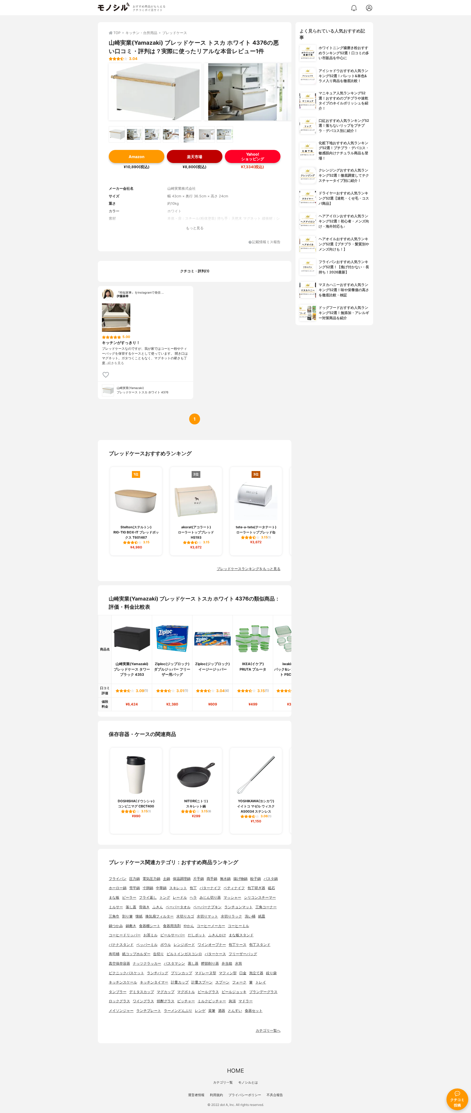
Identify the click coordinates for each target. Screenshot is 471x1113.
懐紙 (139, 916)
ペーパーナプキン (207, 907)
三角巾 (114, 916)
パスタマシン (174, 963)
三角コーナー (266, 907)
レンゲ (200, 1011)
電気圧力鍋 (151, 879)
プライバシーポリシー (244, 1095)
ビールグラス (208, 992)
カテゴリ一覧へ (268, 1030)
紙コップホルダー (136, 954)
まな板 (114, 897)
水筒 (238, 963)
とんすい (235, 1011)
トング (164, 897)
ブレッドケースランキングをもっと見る (248, 569)
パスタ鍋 (271, 879)
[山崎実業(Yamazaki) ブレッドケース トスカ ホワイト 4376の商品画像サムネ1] (117, 134)
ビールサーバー (172, 935)
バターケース (215, 954)
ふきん (157, 907)
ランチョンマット (238, 907)
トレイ (260, 982)
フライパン (117, 879)
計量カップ (180, 982)
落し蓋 (131, 907)
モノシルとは (248, 1082)
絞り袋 (271, 973)
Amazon (136, 156)
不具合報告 (275, 1095)
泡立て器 (256, 973)
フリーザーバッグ (243, 954)
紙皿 (261, 916)
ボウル (165, 945)
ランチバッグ (157, 973)
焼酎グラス (165, 1001)
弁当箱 (227, 963)
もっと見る (195, 228)
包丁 (193, 888)
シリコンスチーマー (260, 897)
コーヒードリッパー (125, 935)
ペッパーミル (147, 945)
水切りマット (207, 916)
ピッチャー (186, 1001)
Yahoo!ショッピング (252, 156)
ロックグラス (119, 1001)
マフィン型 (228, 973)
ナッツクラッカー (147, 963)
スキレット (178, 888)
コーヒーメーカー (211, 926)
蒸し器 (193, 963)
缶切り (158, 954)
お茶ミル (150, 935)
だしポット (197, 935)
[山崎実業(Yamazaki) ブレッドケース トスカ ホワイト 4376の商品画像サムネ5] (189, 134)
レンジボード (184, 945)
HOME (235, 1070)
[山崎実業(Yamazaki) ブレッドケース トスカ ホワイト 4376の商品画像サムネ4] (171, 134)
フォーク (239, 982)
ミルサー (116, 907)
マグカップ (165, 992)
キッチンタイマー (154, 982)
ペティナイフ (234, 888)
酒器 (221, 1011)
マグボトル (186, 992)
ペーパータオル (178, 907)
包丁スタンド (259, 945)
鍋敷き (131, 926)
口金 (242, 973)
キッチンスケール (123, 982)
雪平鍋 (134, 888)
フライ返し (148, 897)
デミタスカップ (141, 992)
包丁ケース (237, 945)
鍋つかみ (116, 926)
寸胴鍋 (148, 888)
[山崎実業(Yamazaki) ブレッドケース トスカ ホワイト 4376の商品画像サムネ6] (207, 134)
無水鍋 (225, 879)
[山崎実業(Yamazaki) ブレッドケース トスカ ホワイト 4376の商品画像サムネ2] (135, 134)
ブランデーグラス (263, 992)
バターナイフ (210, 888)
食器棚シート (149, 926)
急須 (232, 1001)
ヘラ (193, 897)
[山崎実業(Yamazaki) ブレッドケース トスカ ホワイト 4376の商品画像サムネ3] (153, 134)
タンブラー (117, 992)
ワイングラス (143, 1001)
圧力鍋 (134, 879)
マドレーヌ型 (205, 973)
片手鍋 (198, 879)
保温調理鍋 (182, 879)
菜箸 (211, 1011)
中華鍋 (161, 888)
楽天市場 (194, 156)
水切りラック (231, 916)
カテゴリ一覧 (223, 1082)
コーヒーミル (238, 926)
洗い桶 (250, 916)
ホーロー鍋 (117, 888)
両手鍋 (212, 879)
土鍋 (166, 879)
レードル (180, 897)
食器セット (253, 1011)
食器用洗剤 (172, 926)
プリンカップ (181, 973)
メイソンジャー (121, 1011)
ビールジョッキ (234, 992)
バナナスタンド (121, 945)
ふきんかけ (217, 935)
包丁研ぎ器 (256, 888)
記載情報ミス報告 (266, 242)
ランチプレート (148, 1011)
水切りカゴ (185, 916)
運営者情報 (196, 1095)
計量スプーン (202, 982)
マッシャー (232, 897)
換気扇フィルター (159, 916)
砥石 (271, 888)
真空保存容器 (119, 963)
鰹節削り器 (210, 963)
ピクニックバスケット (126, 973)
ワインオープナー (212, 945)
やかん (188, 926)
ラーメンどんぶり (178, 1011)
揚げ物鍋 (240, 879)
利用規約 (216, 1095)
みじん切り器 (210, 897)
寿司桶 (114, 954)
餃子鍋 (255, 879)
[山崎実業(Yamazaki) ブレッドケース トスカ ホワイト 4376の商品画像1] (155, 91)
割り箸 (127, 916)
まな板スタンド (241, 935)
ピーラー (129, 897)
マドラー (245, 1001)
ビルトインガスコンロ (184, 954)
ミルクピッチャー (212, 1001)
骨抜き (144, 907)
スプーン (222, 982)
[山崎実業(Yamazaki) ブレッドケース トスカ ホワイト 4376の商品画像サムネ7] (225, 134)
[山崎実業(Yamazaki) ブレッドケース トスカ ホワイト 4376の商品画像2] (250, 91)
